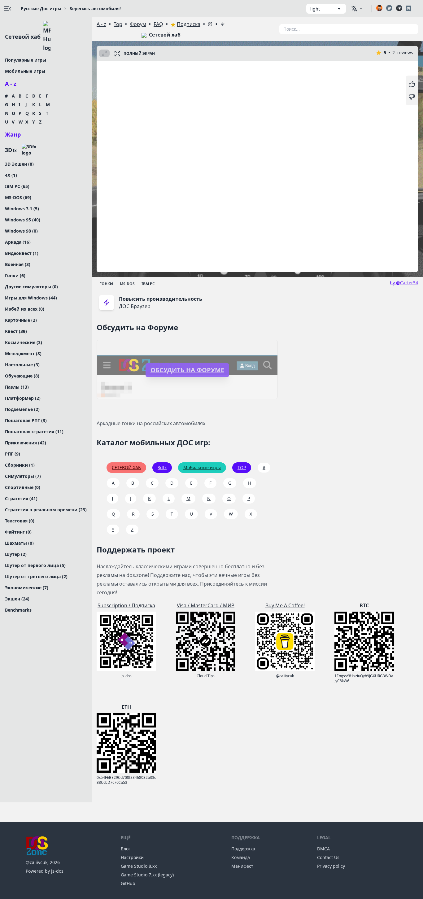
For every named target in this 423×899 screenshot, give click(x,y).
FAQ (158, 24)
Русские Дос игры (41, 8)
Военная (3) (17, 264)
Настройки (132, 857)
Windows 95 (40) (22, 220)
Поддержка (243, 849)
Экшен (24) (17, 599)
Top (118, 24)
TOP (242, 467)
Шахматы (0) (19, 543)
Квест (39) (16, 331)
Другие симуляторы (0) (31, 287)
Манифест (242, 866)
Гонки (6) (15, 275)
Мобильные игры (25, 71)
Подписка (188, 24)
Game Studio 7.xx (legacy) (147, 875)
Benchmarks (18, 610)
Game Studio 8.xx (139, 866)
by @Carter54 (404, 283)
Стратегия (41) (21, 498)
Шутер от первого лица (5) (35, 565)
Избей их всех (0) (24, 309)
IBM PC (148, 283)
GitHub (128, 883)
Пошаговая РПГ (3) (26, 420)
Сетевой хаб (23, 36)
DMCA (323, 849)
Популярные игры (25, 60)
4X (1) (11, 175)
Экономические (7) (26, 588)
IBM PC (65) (17, 186)
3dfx (162, 467)
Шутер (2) (16, 554)
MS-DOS (127, 283)
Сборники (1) (20, 465)
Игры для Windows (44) (31, 298)
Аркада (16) (18, 242)
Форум (138, 24)
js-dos (57, 871)
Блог (125, 849)
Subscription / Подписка (126, 605)
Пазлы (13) (17, 387)
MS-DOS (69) (18, 197)
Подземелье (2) (22, 409)
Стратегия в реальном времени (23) (46, 510)
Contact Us (328, 857)
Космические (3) (23, 342)
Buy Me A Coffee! (285, 605)
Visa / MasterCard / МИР (205, 605)
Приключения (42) (25, 443)
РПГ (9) (12, 454)
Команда (240, 857)
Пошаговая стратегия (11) (34, 431)
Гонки (106, 283)
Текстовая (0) (19, 521)
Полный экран (139, 53)
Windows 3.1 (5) (22, 209)
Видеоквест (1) (21, 253)
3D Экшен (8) (19, 164)
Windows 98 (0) (21, 231)
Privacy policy (331, 866)
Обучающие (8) (22, 376)
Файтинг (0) (18, 532)
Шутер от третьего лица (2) (36, 576)
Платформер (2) (23, 398)
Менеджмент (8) (23, 353)
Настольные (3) (22, 365)
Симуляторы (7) (23, 476)
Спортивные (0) (22, 487)
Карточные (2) (21, 320)
